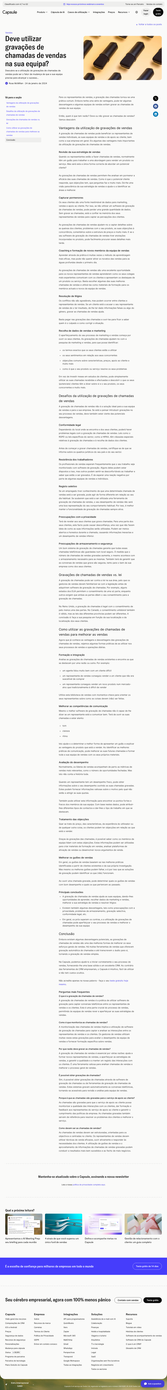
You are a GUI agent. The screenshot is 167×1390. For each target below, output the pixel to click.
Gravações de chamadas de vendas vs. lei (23, 121)
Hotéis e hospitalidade (100, 1331)
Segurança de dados (14, 1336)
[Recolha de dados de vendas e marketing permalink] (55, 330)
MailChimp (68, 1340)
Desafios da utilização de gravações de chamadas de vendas (23, 113)
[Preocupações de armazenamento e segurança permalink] (55, 543)
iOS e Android (11, 1327)
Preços (111, 12)
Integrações (99, 12)
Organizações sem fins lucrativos (105, 1361)
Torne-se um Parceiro (134, 4)
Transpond (68, 1356)
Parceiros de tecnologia (15, 1361)
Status (12, 1352)
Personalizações (12, 1344)
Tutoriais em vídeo (133, 1327)
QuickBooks (69, 1323)
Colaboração (96, 1323)
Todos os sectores (99, 1369)
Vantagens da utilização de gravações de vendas (22, 105)
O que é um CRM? (133, 1344)
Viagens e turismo (98, 1336)
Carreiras (38, 1327)
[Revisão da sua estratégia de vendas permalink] (55, 152)
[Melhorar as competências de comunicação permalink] (55, 706)
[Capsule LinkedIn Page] (155, 114)
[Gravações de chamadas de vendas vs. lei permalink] (55, 574)
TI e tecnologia (97, 1344)
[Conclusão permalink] (55, 933)
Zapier (66, 1331)
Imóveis (94, 1348)
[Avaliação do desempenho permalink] (55, 762)
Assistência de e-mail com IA (103, 1319)
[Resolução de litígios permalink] (55, 296)
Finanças (95, 1327)
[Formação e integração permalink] (55, 654)
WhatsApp (68, 1348)
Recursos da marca (42, 1323)
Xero (65, 1327)
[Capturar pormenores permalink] (55, 197)
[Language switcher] (136, 12)
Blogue (129, 1323)
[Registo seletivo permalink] (55, 486)
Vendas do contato (154, 4)
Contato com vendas (128, 1300)
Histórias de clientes (134, 1331)
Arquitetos (95, 1340)
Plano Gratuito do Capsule (16, 1365)
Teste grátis (158, 12)
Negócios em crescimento (102, 1365)
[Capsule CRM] (10, 12)
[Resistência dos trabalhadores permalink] (55, 459)
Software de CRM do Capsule (138, 1340)
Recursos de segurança (15, 1340)
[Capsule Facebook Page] (155, 106)
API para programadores (74, 1319)
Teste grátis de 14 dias (147, 1266)
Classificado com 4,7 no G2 (16, 4)
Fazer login (146, 12)
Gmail (66, 1344)
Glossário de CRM (133, 1348)
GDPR (36, 1340)
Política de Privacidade (44, 1336)
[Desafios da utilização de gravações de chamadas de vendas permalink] (55, 395)
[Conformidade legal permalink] (55, 425)
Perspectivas (69, 1352)
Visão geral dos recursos (15, 1319)
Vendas (8, 32)
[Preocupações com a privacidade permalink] (55, 517)
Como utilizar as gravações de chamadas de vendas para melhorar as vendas (23, 131)
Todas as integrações (73, 1365)
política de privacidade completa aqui (89, 1184)
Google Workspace (72, 1361)
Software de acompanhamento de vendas (144, 1336)
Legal (93, 1352)
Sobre (36, 1319)
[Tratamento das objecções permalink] (55, 819)
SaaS (93, 1356)
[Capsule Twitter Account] (155, 98)
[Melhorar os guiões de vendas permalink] (55, 857)
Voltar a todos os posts (150, 24)
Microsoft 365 (70, 1336)
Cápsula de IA (58, 12)
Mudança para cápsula (15, 1348)
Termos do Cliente (41, 1331)
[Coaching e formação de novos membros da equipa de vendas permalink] (55, 250)
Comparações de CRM (14, 1323)
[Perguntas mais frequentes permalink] (55, 992)
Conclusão (10, 140)
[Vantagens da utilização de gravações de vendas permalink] (55, 128)
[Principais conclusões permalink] (55, 892)
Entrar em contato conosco (45, 1344)
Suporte (129, 1319)
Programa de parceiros (15, 1356)
